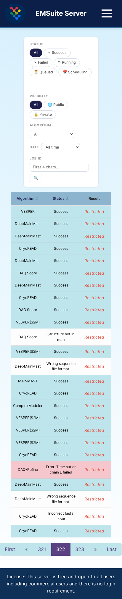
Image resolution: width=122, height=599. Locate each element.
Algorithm (28, 198)
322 (60, 549)
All (36, 52)
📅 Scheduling (75, 72)
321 (42, 549)
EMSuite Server (61, 13)
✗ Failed (41, 62)
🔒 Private (43, 114)
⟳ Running (67, 62)
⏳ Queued (43, 72)
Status (61, 198)
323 (79, 549)
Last (112, 549)
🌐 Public (56, 104)
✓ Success (57, 52)
